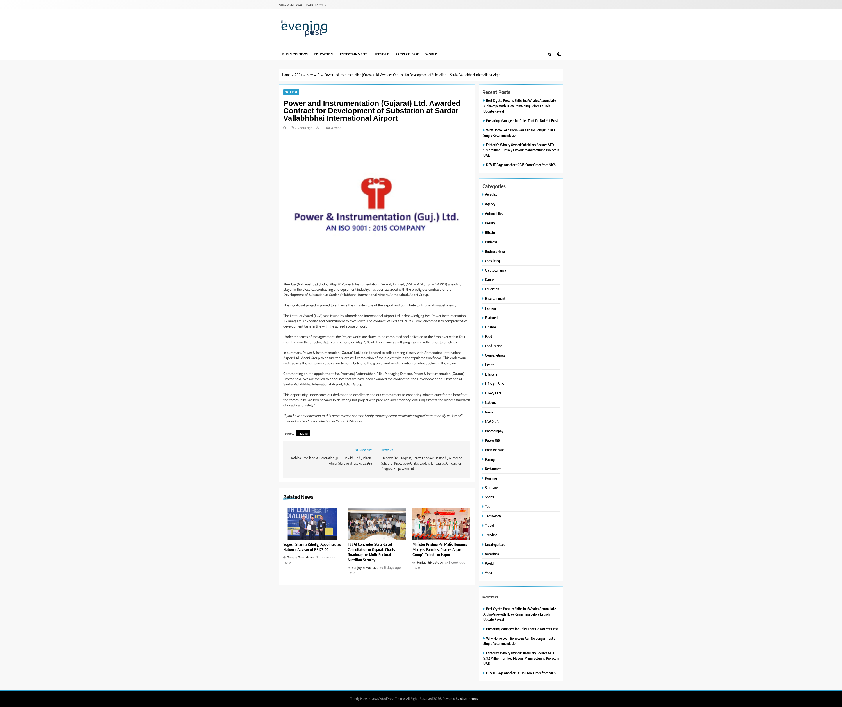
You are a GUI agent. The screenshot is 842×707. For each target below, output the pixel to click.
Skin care (491, 487)
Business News (295, 54)
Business (491, 242)
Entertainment (353, 54)
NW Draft (492, 421)
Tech (488, 506)
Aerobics (491, 194)
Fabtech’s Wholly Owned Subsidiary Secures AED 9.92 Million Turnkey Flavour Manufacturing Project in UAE (521, 150)
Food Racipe (493, 346)
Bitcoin (490, 232)
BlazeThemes (469, 699)
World (431, 54)
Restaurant (493, 468)
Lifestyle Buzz (495, 383)
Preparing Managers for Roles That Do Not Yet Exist (522, 120)
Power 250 (492, 440)
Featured (491, 317)
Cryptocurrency (495, 270)
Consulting (492, 260)
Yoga (488, 572)
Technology (493, 516)
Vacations (492, 553)
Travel (489, 525)
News (489, 412)
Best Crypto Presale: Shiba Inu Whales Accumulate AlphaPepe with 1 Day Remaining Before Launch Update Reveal (519, 105)
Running (491, 478)
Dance (489, 279)
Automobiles (494, 213)
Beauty (490, 223)
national (303, 433)
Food (488, 336)
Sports (489, 497)
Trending (491, 535)
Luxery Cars (493, 393)
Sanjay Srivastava (300, 557)
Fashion (490, 308)
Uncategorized (495, 544)
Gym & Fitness (495, 355)
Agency (490, 204)
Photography (494, 431)
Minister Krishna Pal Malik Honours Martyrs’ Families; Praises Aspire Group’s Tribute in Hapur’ (439, 549)
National (291, 92)
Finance (490, 327)
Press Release (407, 54)
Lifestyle (381, 54)
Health (489, 364)
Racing (490, 459)
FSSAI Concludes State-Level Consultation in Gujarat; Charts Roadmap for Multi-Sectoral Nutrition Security (371, 552)
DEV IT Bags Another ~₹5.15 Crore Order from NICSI (521, 164)
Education (323, 54)
